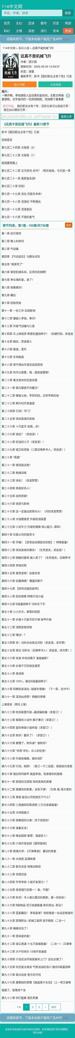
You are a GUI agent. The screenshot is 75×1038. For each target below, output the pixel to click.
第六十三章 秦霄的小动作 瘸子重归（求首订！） (31, 720)
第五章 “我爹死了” (12, 264)
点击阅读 (55, 84)
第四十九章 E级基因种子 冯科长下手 (23, 604)
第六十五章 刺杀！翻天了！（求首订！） (26, 735)
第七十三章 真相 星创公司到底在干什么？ (27, 797)
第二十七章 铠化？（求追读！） (21, 434)
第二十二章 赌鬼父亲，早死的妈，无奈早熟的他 (30, 395)
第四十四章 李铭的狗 (14, 565)
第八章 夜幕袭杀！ (13, 287)
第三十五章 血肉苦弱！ (15, 496)
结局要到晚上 (10, 163)
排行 (44, 31)
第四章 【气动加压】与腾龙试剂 (21, 256)
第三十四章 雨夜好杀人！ (17, 488)
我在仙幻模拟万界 (14, 110)
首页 (7, 23)
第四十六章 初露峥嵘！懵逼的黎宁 (22, 581)
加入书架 (19, 84)
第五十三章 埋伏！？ (14, 635)
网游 (68, 23)
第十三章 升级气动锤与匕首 (18, 326)
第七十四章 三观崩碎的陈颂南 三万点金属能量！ (31, 805)
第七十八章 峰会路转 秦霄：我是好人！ (25, 835)
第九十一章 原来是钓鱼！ (17, 936)
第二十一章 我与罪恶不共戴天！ (21, 388)
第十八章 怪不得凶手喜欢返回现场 (22, 364)
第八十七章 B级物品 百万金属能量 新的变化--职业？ (33, 905)
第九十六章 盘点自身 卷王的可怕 (21, 974)
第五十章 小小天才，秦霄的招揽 (21, 611)
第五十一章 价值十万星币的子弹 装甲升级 (27, 619)
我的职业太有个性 (28, 106)
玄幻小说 (23, 48)
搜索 (68, 13)
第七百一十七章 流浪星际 (17, 209)
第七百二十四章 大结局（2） (19, 147)
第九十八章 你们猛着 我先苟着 (20, 998)
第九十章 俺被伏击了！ (15, 928)
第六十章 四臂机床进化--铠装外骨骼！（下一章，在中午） (37, 689)
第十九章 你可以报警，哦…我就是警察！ (26, 372)
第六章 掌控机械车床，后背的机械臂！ (25, 272)
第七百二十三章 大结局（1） (19, 155)
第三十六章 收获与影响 (15, 503)
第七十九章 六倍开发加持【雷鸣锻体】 (25, 843)
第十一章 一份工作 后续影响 (18, 310)
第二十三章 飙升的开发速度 (18, 403)
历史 (56, 23)
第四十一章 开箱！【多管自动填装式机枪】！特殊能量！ (36, 542)
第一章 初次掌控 (11, 233)
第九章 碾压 (9, 295)
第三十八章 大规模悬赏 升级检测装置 (24, 519)
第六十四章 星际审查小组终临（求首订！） (27, 727)
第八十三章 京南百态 (14, 874)
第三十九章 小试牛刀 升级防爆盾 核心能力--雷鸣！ (32, 527)
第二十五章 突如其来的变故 (18, 418)
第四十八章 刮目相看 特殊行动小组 (22, 596)
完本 (56, 31)
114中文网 (12, 6)
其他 (31, 31)
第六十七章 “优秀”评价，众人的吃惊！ (24, 750)
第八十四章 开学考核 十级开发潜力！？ (25, 882)
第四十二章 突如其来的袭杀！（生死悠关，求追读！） (34, 550)
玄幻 (19, 23)
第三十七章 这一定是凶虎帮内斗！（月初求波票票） (33, 511)
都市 (44, 23)
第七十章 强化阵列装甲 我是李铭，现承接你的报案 (32, 774)
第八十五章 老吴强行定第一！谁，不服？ (26, 889)
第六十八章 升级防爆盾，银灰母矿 (22, 758)
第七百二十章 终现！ (14, 186)
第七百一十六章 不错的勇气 (18, 217)
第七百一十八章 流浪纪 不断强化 (21, 201)
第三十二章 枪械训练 (14, 473)
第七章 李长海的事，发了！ (18, 279)
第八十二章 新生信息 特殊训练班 (21, 866)
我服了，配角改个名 (14, 990)
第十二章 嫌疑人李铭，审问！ (19, 318)
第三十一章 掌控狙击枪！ (17, 465)
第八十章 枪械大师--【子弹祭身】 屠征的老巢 (29, 851)
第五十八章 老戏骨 (13, 673)
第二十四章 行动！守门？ (17, 411)
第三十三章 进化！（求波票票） (21, 480)
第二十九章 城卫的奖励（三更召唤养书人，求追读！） (34, 449)
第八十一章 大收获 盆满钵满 (18, 859)
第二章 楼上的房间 (13, 241)
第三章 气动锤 (10, 249)
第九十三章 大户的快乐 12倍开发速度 (24, 951)
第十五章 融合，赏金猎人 (17, 341)
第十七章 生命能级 (13, 357)
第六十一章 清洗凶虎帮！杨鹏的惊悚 (23, 696)
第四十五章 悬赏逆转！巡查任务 (21, 573)
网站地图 (37, 1032)
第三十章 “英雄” (11, 457)
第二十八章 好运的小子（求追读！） (23, 442)
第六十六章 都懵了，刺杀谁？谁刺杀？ (25, 743)
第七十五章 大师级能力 (15, 812)
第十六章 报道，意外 (14, 349)
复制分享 (66, 116)
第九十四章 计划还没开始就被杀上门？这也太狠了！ (33, 959)
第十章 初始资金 (11, 303)
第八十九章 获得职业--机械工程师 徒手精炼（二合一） (34, 920)
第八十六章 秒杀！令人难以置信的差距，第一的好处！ (34, 897)
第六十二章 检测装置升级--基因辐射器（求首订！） (32, 712)
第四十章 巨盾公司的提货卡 (18, 534)
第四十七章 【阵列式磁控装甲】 (21, 588)
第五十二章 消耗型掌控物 (17, 627)
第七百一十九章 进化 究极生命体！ (22, 194)
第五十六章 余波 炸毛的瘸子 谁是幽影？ (26, 658)
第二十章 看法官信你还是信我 (19, 380)
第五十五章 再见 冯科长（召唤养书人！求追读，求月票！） (37, 650)
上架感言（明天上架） (15, 704)
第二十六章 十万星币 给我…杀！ (21, 426)
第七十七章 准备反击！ (15, 828)
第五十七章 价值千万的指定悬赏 (21, 666)
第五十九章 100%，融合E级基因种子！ (25, 681)
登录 (68, 31)
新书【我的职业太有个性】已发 (53, 76)
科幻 (7, 31)
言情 (19, 31)
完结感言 (7, 140)
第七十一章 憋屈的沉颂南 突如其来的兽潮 (27, 781)
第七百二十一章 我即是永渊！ (19, 178)
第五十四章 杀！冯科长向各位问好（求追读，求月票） (34, 642)
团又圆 (33, 62)
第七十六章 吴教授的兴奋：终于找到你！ (26, 820)
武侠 (31, 23)
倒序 (68, 225)
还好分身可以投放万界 (54, 106)
